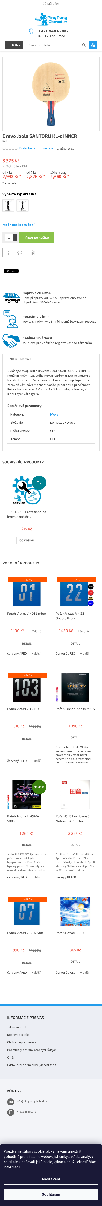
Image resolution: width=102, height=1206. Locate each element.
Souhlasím (51, 1194)
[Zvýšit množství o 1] (15, 236)
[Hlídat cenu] (32, 252)
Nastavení (51, 1179)
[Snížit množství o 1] (15, 239)
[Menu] (14, 45)
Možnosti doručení (18, 224)
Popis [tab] (13, 359)
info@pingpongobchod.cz (32, 1101)
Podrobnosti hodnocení (36, 148)
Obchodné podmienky (21, 1042)
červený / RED (17, 653)
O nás (10, 1057)
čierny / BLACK (66, 877)
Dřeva (54, 414)
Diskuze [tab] (26, 359)
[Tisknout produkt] (7, 252)
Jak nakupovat (16, 1027)
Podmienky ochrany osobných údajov (31, 1050)
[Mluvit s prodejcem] (19, 252)
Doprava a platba (18, 1035)
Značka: (65, 149)
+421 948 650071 (26, 1112)
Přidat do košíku (36, 237)
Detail (26, 643)
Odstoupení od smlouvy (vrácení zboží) (32, 1065)
